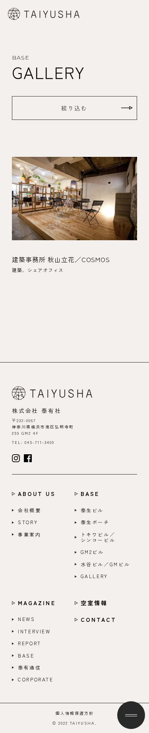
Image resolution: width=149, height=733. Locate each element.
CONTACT (99, 619)
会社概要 (29, 510)
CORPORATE (36, 679)
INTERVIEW (34, 631)
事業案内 (29, 534)
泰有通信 (29, 667)
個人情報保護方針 (75, 713)
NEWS (26, 619)
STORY (28, 522)
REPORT (29, 643)
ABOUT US (37, 493)
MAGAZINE (37, 603)
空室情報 (94, 603)
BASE (90, 493)
